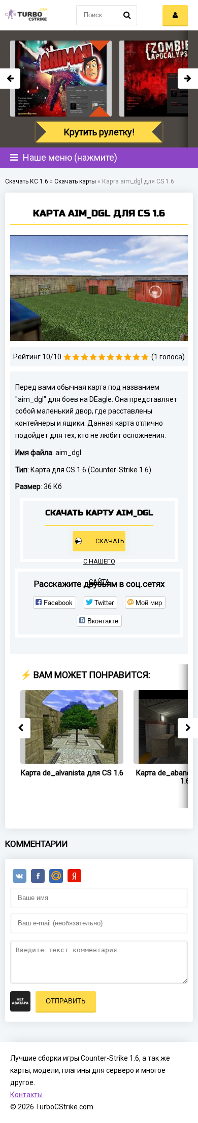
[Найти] (127, 15)
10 (145, 357)
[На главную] (25, 15)
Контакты (26, 1095)
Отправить (66, 1001)
